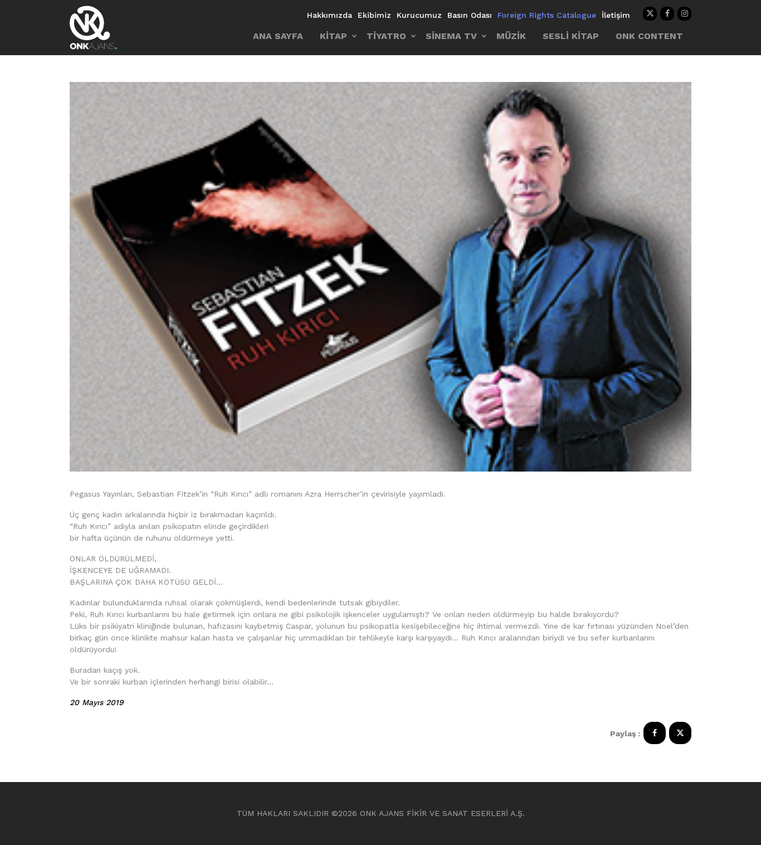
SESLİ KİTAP (571, 36)
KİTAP (333, 36)
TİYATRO (386, 36)
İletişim (616, 15)
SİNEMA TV (451, 36)
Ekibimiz (374, 15)
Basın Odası (469, 15)
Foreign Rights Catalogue (546, 15)
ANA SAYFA (278, 36)
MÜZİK (511, 36)
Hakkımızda (329, 15)
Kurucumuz (419, 15)
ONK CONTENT (649, 36)
